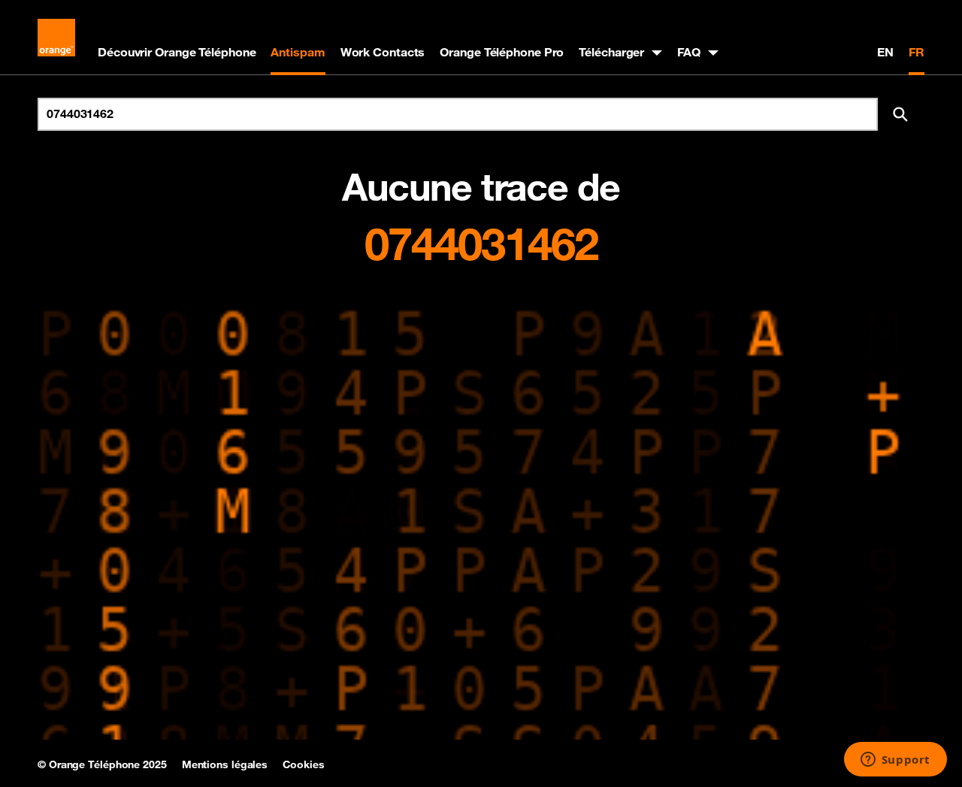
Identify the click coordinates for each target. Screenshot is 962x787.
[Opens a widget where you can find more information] (895, 760)
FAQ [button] (688, 51)
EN (885, 51)
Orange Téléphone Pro (502, 51)
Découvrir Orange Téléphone (177, 51)
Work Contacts (382, 51)
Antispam (298, 51)
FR (916, 51)
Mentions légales (225, 764)
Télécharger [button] (611, 51)
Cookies (303, 764)
